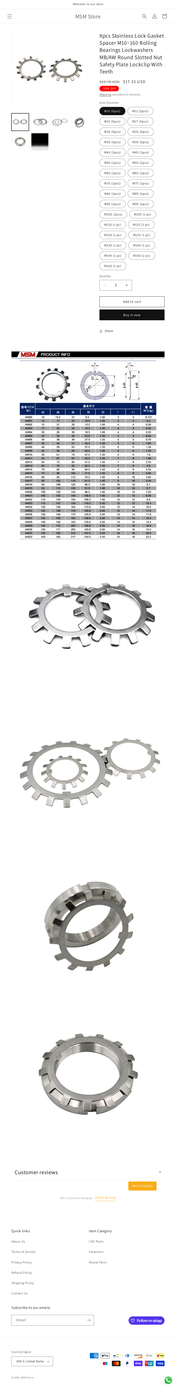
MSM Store (27, 1377)
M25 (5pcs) (140, 132)
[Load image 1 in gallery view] (20, 122)
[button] (10, 16)
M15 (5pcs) (112, 121)
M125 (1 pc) (141, 235)
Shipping (105, 94)
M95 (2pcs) (140, 204)
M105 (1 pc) (142, 214)
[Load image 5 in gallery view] (20, 142)
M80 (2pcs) (112, 194)
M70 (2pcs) (112, 183)
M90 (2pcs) (112, 204)
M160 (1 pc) (112, 266)
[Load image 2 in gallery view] (40, 122)
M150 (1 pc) (141, 256)
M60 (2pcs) (112, 173)
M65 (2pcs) (140, 173)
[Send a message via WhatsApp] (168, 1380)
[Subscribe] (89, 1320)
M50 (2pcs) (112, 163)
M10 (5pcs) (112, 111)
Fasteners (96, 1252)
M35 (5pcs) (140, 142)
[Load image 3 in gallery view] (59, 122)
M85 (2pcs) (140, 194)
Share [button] (109, 331)
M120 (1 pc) (112, 235)
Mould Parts (98, 1262)
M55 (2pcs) (140, 163)
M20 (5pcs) (112, 132)
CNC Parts (96, 1241)
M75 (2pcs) (140, 183)
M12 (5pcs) (140, 111)
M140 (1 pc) (141, 245)
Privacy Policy (21, 1262)
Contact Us (19, 1293)
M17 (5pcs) (140, 121)
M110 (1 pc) (112, 225)
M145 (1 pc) (112, 256)
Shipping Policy (22, 1283)
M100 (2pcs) (113, 214)
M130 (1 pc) (112, 245)
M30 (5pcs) (112, 142)
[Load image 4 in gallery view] (79, 122)
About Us (18, 1241)
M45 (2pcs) (140, 152)
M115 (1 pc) (141, 225)
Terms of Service (23, 1252)
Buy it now (132, 315)
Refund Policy (21, 1273)
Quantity (105, 276)
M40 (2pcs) (112, 152)
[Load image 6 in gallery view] (40, 142)
